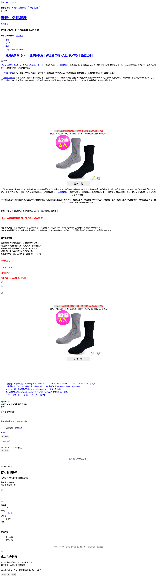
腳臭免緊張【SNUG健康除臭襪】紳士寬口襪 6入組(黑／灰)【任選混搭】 (50, 55)
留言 (19, 421)
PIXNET (61, 547)
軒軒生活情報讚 (14, 18)
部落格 (8, 43)
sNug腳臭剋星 (62, 65)
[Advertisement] (59, 102)
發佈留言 (5, 450)
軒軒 (3, 407)
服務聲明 (100, 547)
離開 (13, 574)
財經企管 (19, 428)
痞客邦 (14, 421)
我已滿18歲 (5, 574)
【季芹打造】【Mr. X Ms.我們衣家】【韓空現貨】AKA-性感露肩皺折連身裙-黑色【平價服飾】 (43, 386)
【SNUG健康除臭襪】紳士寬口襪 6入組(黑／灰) (20, 65)
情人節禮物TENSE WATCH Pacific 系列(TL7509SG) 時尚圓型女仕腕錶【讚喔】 (37, 392)
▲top (3, 432)
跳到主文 (4, 24)
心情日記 (19, 36)
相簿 (7, 40)
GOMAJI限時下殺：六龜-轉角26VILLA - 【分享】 (26, 395)
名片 (7, 46)
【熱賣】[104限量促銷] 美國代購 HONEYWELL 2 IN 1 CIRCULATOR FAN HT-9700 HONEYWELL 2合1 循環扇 (50, 384)
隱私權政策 (91, 547)
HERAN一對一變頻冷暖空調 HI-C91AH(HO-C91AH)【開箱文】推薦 (33, 389)
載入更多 (5, 436)
